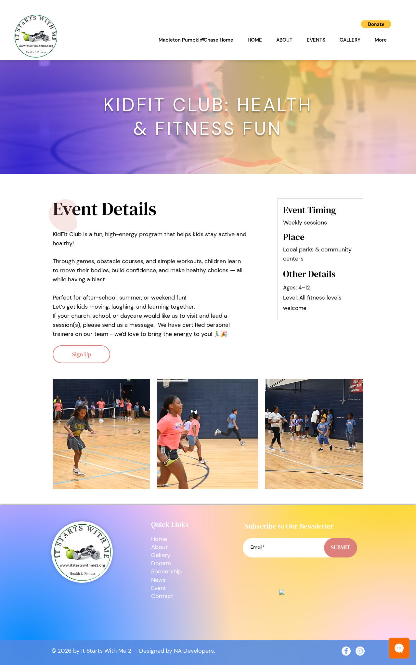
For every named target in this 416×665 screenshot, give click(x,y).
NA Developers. (194, 651)
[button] (376, 24)
